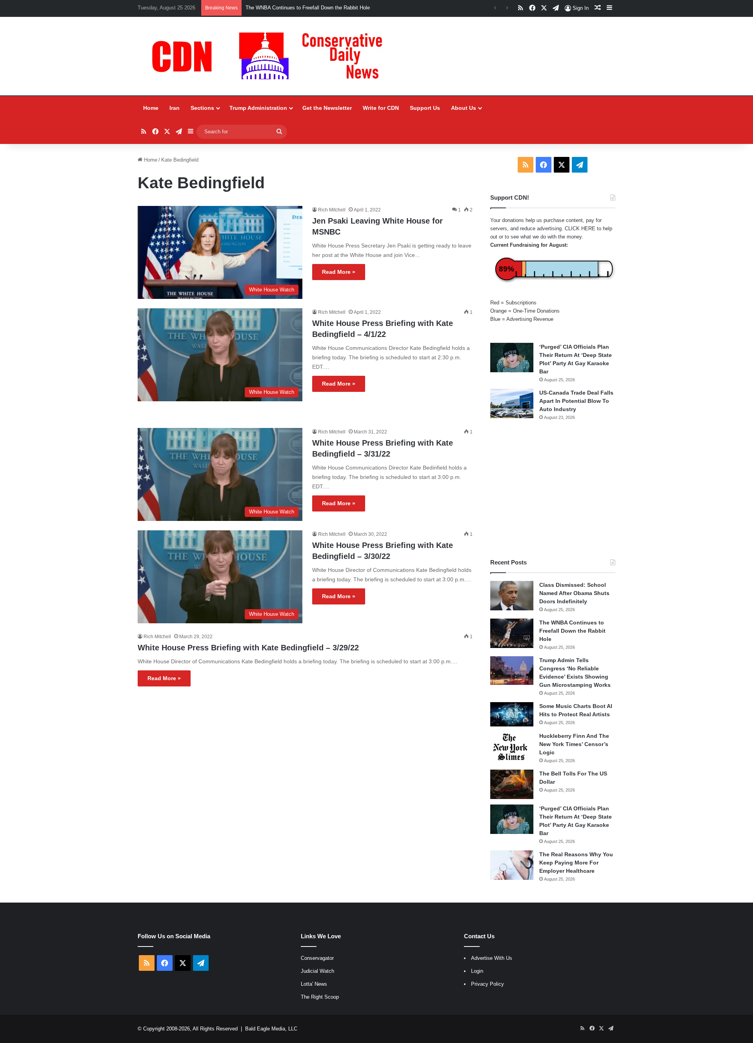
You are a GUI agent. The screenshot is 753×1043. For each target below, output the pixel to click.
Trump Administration (258, 108)
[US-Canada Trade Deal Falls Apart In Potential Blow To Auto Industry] (511, 403)
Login (477, 971)
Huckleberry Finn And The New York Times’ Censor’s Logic (574, 744)
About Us (463, 108)
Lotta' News (314, 984)
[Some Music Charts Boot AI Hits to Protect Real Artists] (511, 714)
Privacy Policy (487, 984)
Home (150, 108)
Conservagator (317, 958)
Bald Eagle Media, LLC (271, 1029)
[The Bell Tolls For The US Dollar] (511, 784)
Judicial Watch (317, 971)
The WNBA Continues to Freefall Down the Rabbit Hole (572, 630)
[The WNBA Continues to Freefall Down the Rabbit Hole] (511, 633)
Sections (202, 108)
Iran (174, 108)
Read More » (338, 272)
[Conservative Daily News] (271, 56)
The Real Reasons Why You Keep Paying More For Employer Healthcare (576, 862)
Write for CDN (381, 108)
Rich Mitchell (332, 210)
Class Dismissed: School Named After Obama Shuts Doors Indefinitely (574, 593)
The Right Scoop (320, 997)
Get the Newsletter (327, 108)
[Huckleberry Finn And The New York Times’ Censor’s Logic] (511, 746)
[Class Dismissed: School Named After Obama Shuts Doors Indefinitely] (511, 595)
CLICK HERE (580, 228)
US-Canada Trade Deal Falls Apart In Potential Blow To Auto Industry (576, 401)
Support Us (425, 108)
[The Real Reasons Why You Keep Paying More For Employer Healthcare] (511, 865)
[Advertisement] (552, 489)
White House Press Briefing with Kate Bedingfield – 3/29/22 (248, 647)
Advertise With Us (491, 958)
